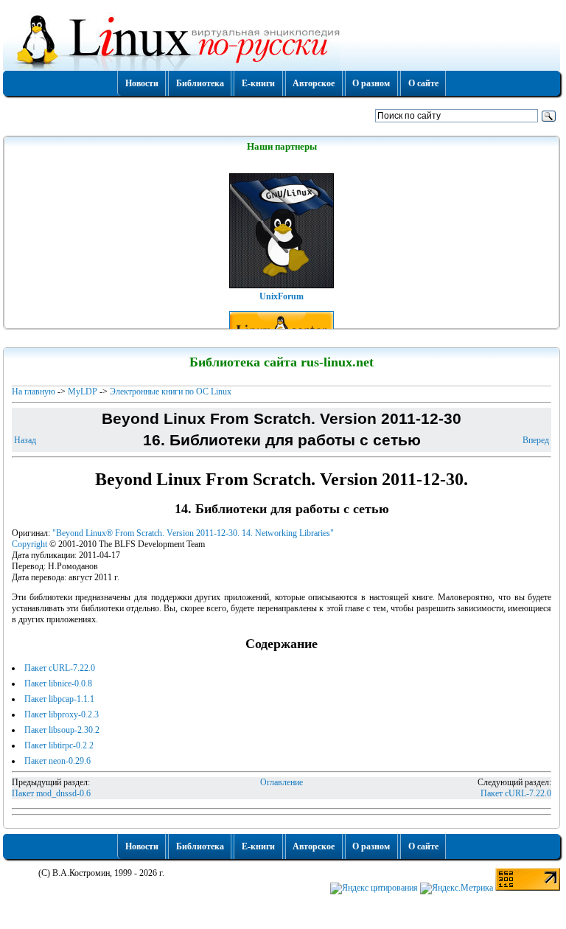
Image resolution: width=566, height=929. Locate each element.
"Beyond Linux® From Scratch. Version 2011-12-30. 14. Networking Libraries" (193, 533)
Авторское (314, 83)
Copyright (29, 544)
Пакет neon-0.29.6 (57, 761)
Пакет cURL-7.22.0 (59, 668)
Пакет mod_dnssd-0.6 (51, 793)
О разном (371, 83)
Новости (141, 83)
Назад (25, 440)
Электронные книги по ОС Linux (170, 391)
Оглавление (281, 782)
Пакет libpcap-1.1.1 (59, 699)
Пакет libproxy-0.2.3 (61, 714)
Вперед (536, 440)
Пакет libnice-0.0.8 (58, 683)
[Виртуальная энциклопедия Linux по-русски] (281, 40)
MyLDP (82, 391)
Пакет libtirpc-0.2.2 (59, 745)
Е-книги (258, 83)
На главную (33, 391)
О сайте (423, 83)
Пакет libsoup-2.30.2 (61, 730)
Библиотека (200, 83)
